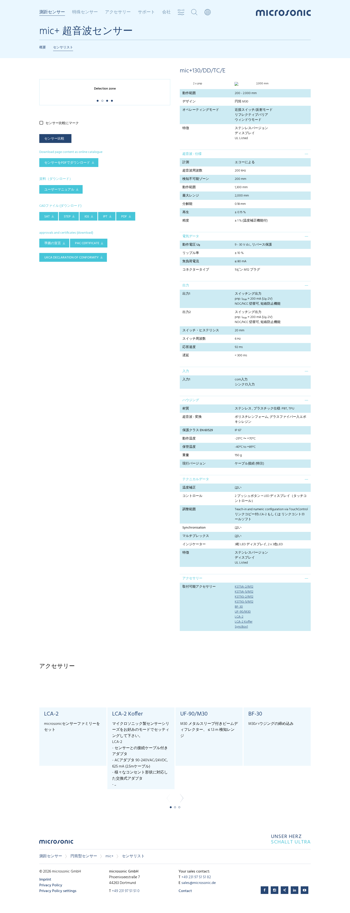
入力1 (186, 379)
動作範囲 (189, 93)
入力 (185, 371)
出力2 (186, 312)
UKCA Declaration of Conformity (71, 257)
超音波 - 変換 (192, 417)
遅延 (185, 355)
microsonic (56, 843)
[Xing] (284, 890)
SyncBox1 (241, 627)
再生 (185, 212)
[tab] (245, 154)
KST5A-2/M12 (244, 587)
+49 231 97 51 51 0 (126, 891)
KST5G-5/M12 (244, 602)
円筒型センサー (83, 856)
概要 (42, 47)
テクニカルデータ (195, 479)
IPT (105, 216)
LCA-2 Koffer (243, 622)
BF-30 (239, 607)
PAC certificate (87, 243)
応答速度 (189, 347)
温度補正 (189, 487)
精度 (185, 220)
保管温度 (189, 447)
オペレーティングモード (200, 110)
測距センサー (50, 856)
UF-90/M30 (243, 612)
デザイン (189, 101)
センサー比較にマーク (62, 123)
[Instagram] (274, 890)
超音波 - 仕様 (192, 153)
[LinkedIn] (294, 890)
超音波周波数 (192, 170)
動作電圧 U (191, 245)
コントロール (192, 496)
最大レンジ (190, 195)
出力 (185, 285)
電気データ (190, 236)
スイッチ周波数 (194, 339)
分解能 (187, 204)
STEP (67, 216)
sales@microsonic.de (198, 883)
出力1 (186, 294)
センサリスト (63, 47)
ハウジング (190, 400)
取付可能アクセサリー (199, 587)
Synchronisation (194, 527)
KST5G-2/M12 (244, 597)
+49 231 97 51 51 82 (196, 877)
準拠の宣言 (52, 243)
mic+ (109, 856)
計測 (185, 162)
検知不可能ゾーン (195, 179)
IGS (87, 216)
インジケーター (194, 544)
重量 (185, 455)
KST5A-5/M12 (244, 592)
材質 (185, 408)
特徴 (185, 128)
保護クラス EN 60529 (197, 430)
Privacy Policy (50, 885)
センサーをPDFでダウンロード (67, 163)
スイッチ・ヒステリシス (200, 330)
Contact (185, 891)
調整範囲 (189, 509)
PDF (124, 216)
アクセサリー (192, 578)
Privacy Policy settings (57, 891)
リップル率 (190, 253)
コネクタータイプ (195, 269)
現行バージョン (194, 463)
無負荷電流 (190, 261)
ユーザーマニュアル (59, 189)
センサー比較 (54, 138)
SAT (47, 216)
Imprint (45, 880)
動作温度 (189, 438)
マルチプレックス (195, 536)
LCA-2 (239, 617)
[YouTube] (304, 890)
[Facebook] (264, 890)
